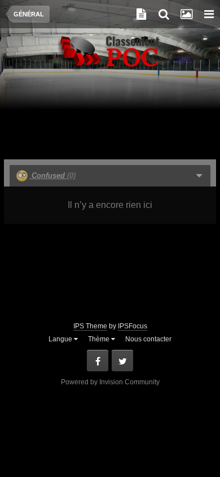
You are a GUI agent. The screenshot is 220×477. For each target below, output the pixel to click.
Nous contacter (148, 339)
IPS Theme (90, 326)
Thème (99, 339)
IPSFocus (132, 326)
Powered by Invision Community (110, 382)
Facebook (97, 360)
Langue (61, 339)
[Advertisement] (110, 120)
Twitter (122, 360)
